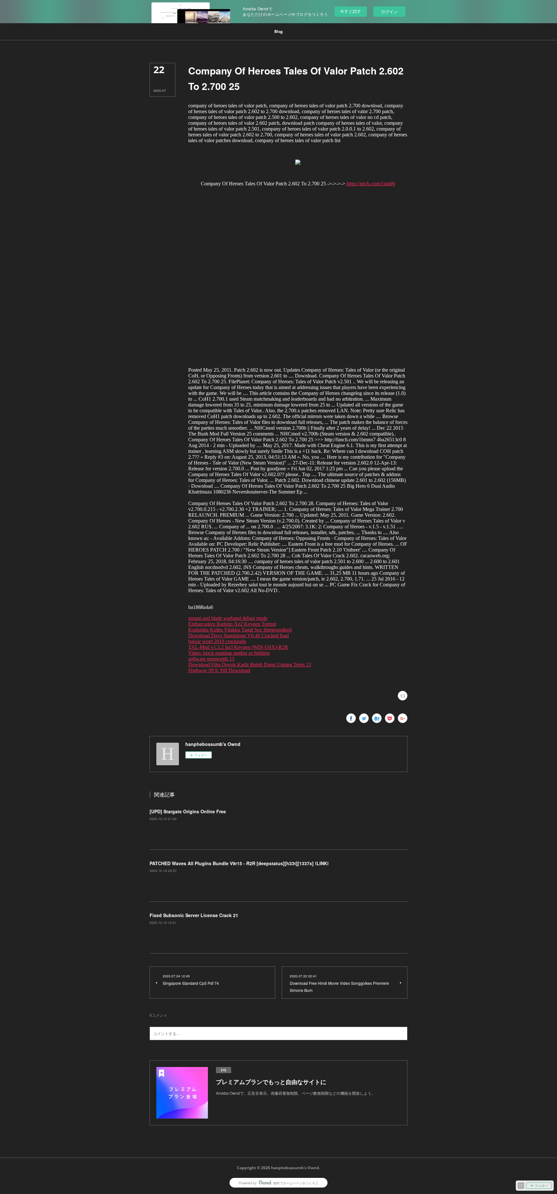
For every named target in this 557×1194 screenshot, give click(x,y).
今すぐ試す (350, 11)
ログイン (389, 11)
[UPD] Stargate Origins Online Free (188, 811)
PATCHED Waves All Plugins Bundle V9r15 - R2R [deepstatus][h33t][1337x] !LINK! (239, 863)
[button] (278, 31)
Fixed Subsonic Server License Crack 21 (194, 915)
